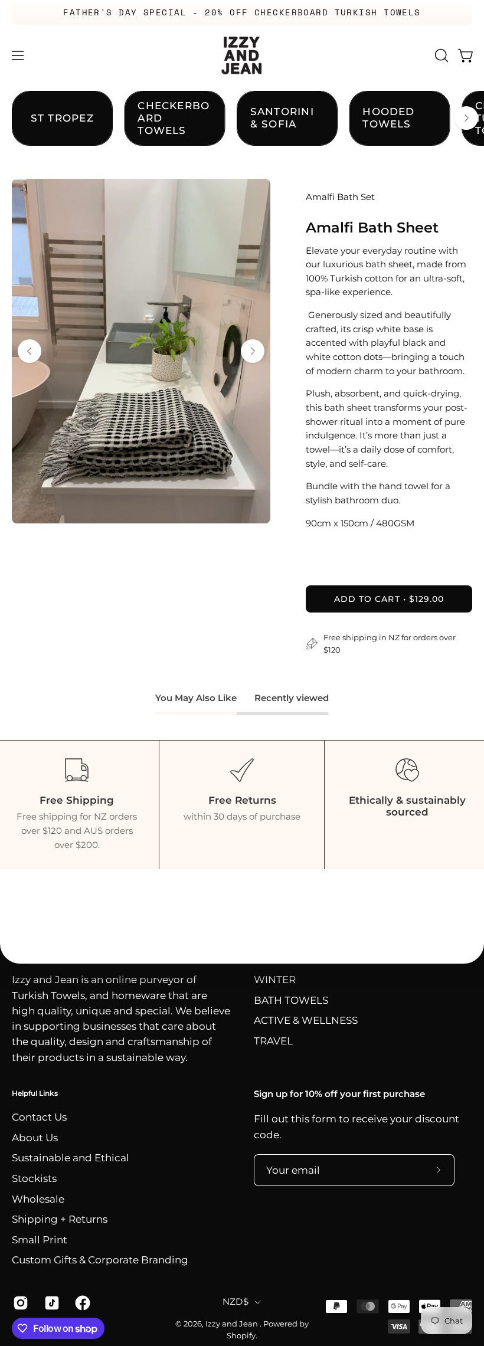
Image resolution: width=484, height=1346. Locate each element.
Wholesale (38, 1199)
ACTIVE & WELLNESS (306, 1021)
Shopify (241, 1335)
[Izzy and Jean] (242, 55)
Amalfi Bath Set (340, 197)
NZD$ (235, 1301)
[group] (242, 12)
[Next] (458, 12)
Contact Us (39, 1117)
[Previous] (26, 12)
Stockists (34, 1178)
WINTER (275, 979)
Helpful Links (35, 1093)
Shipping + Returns (59, 1219)
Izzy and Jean (232, 1323)
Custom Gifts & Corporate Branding (100, 1260)
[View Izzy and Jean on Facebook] (82, 1303)
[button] (440, 55)
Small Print (39, 1240)
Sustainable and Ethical (70, 1158)
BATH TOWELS (291, 1000)
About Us (35, 1138)
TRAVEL (273, 1041)
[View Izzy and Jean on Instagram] (20, 1303)
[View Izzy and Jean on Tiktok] (51, 1303)
